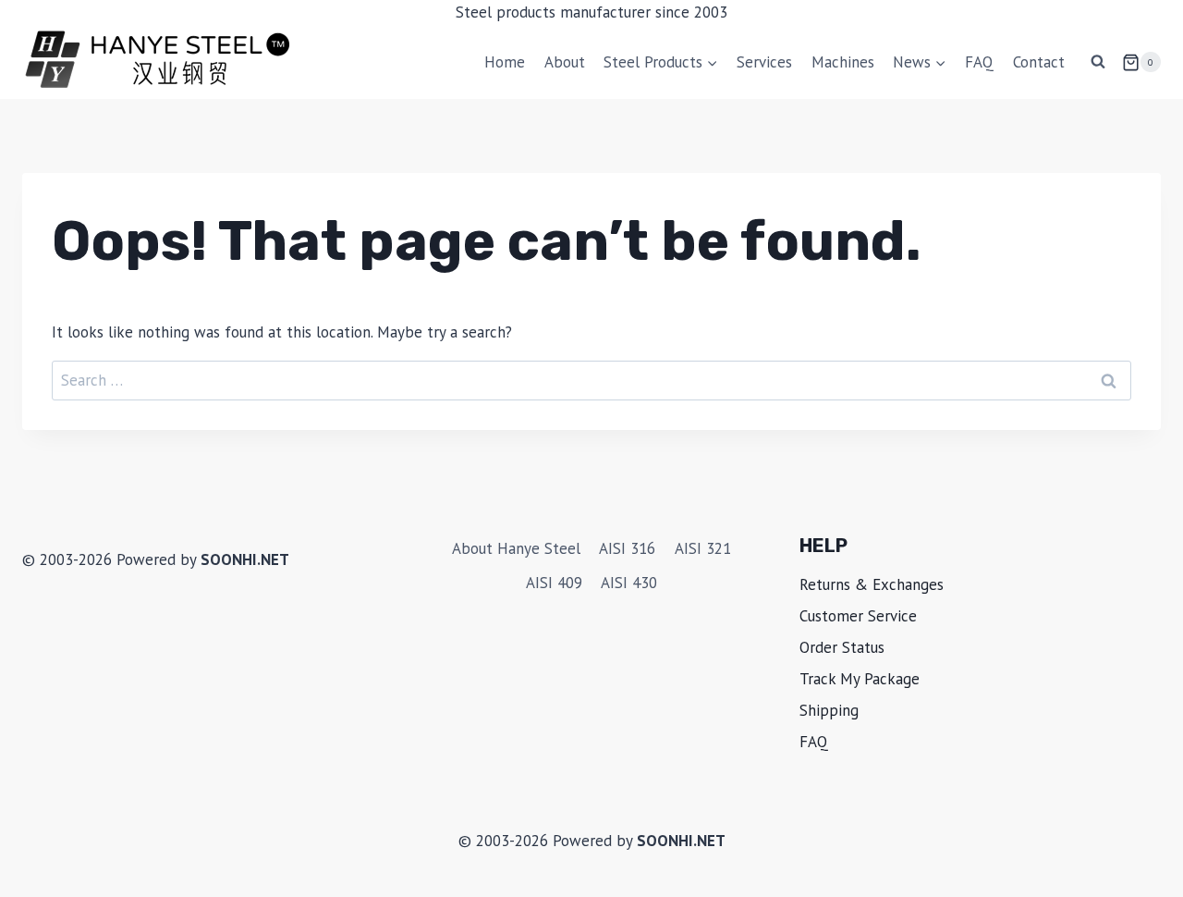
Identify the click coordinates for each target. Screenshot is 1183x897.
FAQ (979, 62)
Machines (842, 62)
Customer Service (858, 616)
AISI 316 (627, 548)
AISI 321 (703, 548)
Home (504, 62)
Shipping (829, 710)
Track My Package (859, 679)
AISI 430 (629, 582)
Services (764, 62)
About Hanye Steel (516, 548)
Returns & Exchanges (871, 584)
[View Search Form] (1098, 62)
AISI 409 (554, 582)
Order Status (841, 647)
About (564, 62)
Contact (1039, 62)
